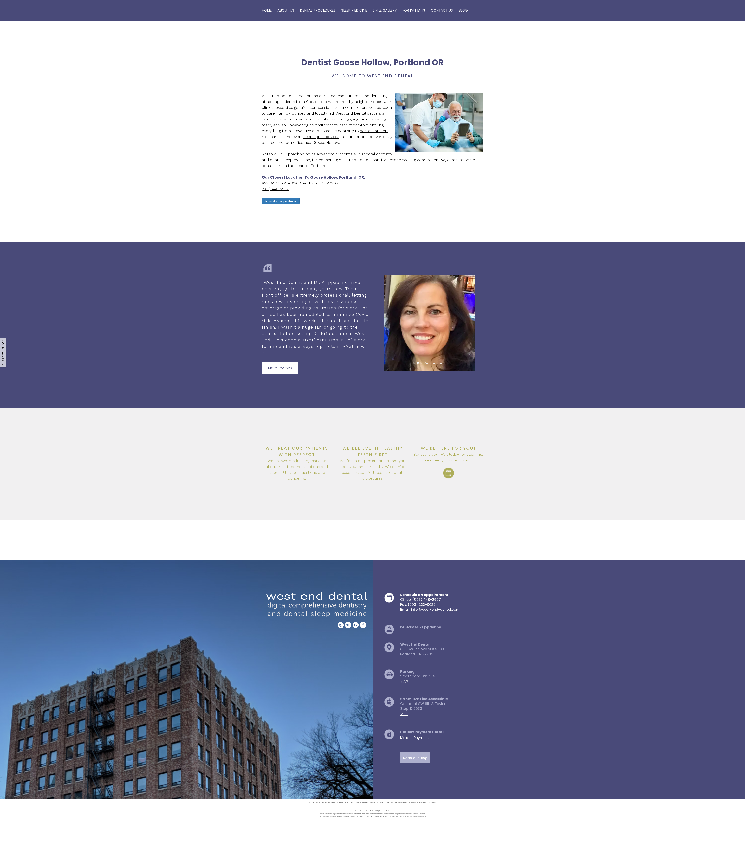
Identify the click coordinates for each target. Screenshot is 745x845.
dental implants (374, 130)
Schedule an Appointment (424, 594)
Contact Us (442, 10)
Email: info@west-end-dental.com (430, 609)
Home (267, 10)
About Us (285, 10)
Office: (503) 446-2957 (420, 599)
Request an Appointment (280, 201)
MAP (404, 681)
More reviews (280, 367)
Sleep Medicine (354, 10)
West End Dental (338, 802)
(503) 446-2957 (275, 189)
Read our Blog (415, 757)
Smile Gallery (385, 10)
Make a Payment (414, 737)
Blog (463, 10)
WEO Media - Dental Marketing (364, 802)
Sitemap (432, 802)
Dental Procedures (317, 10)
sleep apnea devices (321, 136)
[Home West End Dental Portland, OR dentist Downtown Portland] (316, 605)
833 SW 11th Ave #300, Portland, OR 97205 (300, 183)
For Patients (413, 10)
